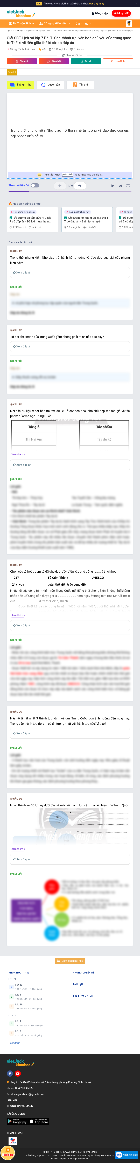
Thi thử (83, 84)
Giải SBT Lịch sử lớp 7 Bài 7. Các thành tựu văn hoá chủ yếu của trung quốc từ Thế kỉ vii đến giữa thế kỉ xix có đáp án (80, 31)
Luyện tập (54, 84)
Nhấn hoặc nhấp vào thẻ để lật (72, 174)
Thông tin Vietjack (20, 1106)
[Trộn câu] (120, 185)
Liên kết (13, 1100)
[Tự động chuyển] (112, 185)
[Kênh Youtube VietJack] (18, 1073)
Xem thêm (15, 1043)
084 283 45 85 (24, 1088)
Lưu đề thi (119, 61)
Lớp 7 (9, 31)
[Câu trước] (60, 186)
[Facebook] (10, 1073)
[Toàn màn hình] (128, 185)
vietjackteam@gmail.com (29, 1094)
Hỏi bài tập (7, 1154)
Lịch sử (19, 31)
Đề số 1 (12, 72)
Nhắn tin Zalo (130, 1154)
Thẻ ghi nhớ (24, 84)
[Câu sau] (80, 186)
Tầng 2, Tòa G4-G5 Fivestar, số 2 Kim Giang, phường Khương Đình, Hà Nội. (50, 1082)
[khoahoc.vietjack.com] (21, 13)
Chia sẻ (23, 61)
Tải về (88, 61)
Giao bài (56, 61)
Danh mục (82, 23)
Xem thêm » (18, 454)
